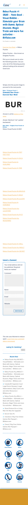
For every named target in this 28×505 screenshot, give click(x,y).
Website (7, 304)
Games (8, 482)
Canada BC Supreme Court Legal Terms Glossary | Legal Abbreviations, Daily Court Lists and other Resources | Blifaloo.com (13, 388)
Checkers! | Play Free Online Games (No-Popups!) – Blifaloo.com (13, 419)
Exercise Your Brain (9, 47)
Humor (19, 447)
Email (6, 297)
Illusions (20, 482)
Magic (19, 470)
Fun (4, 41)
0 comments (12, 41)
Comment (8, 273)
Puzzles (7, 41)
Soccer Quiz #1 (10, 414)
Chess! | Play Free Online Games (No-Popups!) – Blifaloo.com (12, 427)
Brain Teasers (8, 447)
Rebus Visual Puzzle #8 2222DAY (14, 199)
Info (20, 459)
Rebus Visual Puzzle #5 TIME (12, 168)
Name (6, 290)
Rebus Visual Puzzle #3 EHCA (13, 158)
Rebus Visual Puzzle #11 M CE (13, 214)
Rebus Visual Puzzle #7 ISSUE (13, 195)
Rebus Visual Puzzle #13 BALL (13, 244)
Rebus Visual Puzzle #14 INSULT (13, 247)
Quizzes (8, 459)
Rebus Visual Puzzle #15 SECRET (14, 251)
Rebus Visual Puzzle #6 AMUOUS (14, 191)
